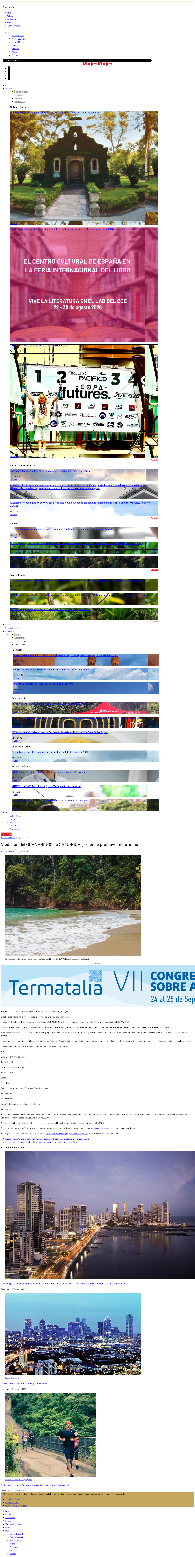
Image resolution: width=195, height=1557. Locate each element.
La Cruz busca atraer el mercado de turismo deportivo (43, 683)
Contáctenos (14, 829)
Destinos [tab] (18, 634)
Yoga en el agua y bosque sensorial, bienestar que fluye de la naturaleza (50, 557)
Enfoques (13, 819)
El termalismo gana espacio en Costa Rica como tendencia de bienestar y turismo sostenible (61, 528)
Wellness (15, 45)
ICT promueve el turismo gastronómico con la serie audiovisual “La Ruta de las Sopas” (60, 732)
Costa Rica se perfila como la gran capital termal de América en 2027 (50, 752)
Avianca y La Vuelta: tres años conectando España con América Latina (50, 470)
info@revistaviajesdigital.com (16, 1505)
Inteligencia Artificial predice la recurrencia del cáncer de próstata (49, 771)
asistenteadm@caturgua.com (102, 1128)
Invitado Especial (18, 35)
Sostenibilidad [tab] (20, 101)
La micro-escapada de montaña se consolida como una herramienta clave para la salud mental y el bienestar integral (76, 543)
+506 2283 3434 (12, 1499)
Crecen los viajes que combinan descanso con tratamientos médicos (50, 800)
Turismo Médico (18, 42)
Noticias (10, 15)
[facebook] (9, 68)
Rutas (9, 29)
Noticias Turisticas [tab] (22, 91)
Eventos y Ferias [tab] (21, 641)
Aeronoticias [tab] (19, 95)
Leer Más (13, 223)
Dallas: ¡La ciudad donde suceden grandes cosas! (24, 1383)
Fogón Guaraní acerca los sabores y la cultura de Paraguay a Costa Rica (52, 703)
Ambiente (15, 48)
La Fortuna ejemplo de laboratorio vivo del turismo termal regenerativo (50, 609)
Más (6, 812)
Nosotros (13, 822)
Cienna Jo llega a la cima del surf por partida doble (38, 345)
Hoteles (10, 22)
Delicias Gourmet (18, 38)
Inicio (9, 12)
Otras (9, 32)
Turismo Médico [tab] (21, 644)
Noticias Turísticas (8, 837)
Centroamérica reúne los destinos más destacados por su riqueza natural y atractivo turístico (65, 655)
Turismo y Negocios (14, 25)
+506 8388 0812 (12, 1502)
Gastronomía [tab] (20, 637)
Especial (15, 55)
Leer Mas (13, 479)
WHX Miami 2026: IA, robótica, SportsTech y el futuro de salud (46, 786)
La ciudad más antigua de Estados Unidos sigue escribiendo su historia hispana (55, 112)
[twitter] (9, 72)
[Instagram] (9, 75)
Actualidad (9, 88)
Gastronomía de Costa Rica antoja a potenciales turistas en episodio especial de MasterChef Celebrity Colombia (74, 718)
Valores (14, 51)
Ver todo (154, 459)
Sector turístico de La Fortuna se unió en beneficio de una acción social (35, 1485)
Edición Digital (14, 825)
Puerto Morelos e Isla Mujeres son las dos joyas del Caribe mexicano (51, 669)
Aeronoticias (12, 19)
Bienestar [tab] (18, 98)
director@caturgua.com (79, 1133)
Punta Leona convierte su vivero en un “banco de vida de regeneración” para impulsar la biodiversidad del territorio (75, 580)
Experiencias (9, 631)
